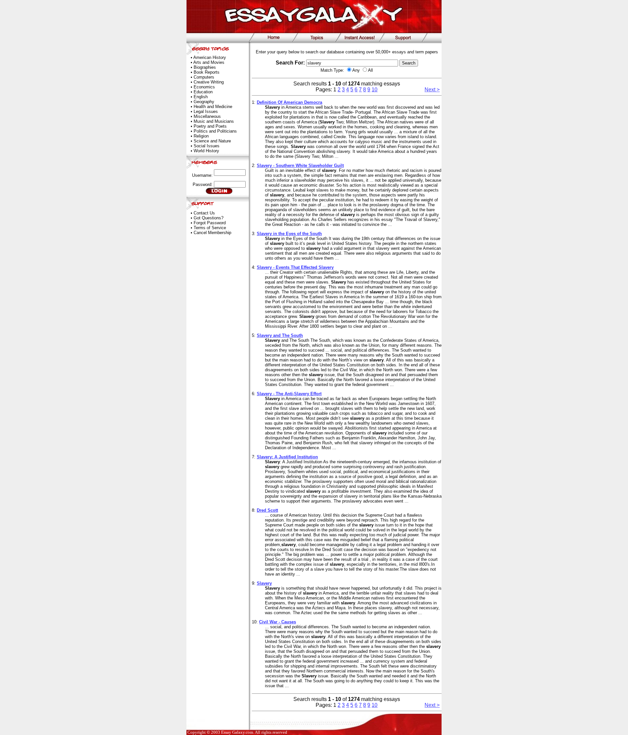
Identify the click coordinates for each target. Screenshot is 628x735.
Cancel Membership (212, 232)
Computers (204, 77)
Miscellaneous (207, 116)
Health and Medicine (213, 106)
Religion (201, 136)
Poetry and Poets (210, 126)
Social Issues (206, 145)
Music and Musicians (214, 121)
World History (206, 150)
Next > (432, 89)
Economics (204, 86)
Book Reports (206, 72)
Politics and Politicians (215, 131)
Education (203, 91)
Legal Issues (206, 111)
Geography (204, 101)
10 (374, 89)
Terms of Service (210, 227)
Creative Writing (209, 82)
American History (209, 57)
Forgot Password (210, 222)
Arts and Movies (208, 62)
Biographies (205, 67)
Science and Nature (212, 140)
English (201, 96)
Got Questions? (208, 217)
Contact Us (204, 213)
